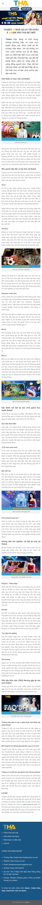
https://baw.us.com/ (30, 804)
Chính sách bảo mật (11, 833)
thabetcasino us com (30, 857)
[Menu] (3, 3)
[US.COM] (21, 4)
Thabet (8, 39)
